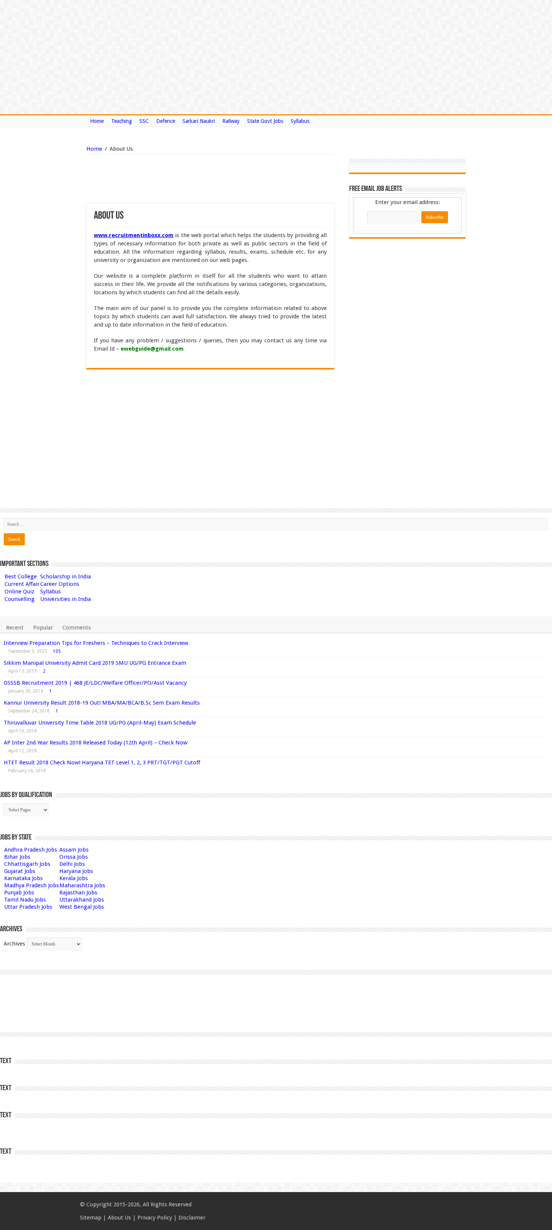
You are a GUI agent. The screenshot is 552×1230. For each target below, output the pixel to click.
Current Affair (22, 584)
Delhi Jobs (72, 864)
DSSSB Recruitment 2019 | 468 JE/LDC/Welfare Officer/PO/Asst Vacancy (95, 682)
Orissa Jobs (73, 856)
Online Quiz (19, 591)
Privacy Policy (154, 1217)
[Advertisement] (172, 179)
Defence (165, 121)
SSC (144, 121)
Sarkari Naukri (198, 121)
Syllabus (300, 121)
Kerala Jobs (73, 878)
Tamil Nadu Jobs (25, 899)
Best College (21, 576)
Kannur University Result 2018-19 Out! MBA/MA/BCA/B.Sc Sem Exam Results (102, 702)
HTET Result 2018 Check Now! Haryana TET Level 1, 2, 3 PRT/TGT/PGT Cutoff (102, 762)
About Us (119, 1217)
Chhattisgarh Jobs (27, 864)
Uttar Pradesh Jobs (28, 906)
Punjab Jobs (19, 892)
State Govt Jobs (265, 121)
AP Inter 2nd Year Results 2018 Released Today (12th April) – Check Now (95, 742)
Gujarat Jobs (19, 871)
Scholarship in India (65, 576)
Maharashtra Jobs (82, 885)
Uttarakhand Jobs (81, 899)
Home (97, 121)
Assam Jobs (74, 849)
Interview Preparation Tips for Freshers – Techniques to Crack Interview (96, 643)
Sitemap (90, 1217)
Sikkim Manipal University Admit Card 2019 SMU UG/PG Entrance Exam (95, 663)
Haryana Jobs (76, 871)
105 (57, 651)
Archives (14, 943)
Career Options (59, 584)
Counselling (20, 599)
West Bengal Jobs (81, 906)
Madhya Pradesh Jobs (31, 885)
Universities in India (65, 599)
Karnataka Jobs (23, 878)
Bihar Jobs (17, 856)
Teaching (121, 121)
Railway (231, 121)
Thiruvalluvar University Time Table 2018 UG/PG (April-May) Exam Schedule (100, 722)
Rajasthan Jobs (78, 892)
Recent (15, 627)
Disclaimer (191, 1217)
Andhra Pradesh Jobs (30, 849)
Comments (76, 627)
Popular (43, 627)
